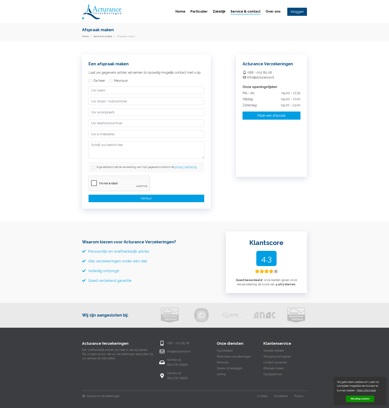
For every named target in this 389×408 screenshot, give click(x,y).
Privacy (299, 396)
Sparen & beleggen (229, 368)
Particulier (199, 11)
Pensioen (223, 362)
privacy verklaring (186, 167)
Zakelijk (219, 11)
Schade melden (273, 350)
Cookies (262, 396)
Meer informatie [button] (366, 390)
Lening (221, 374)
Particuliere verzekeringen (234, 356)
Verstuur (146, 198)
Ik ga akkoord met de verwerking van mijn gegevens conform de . (147, 167)
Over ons (273, 11)
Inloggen (297, 12)
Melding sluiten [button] (360, 398)
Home (180, 11)
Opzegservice (272, 374)
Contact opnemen (275, 362)
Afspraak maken (273, 368)
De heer (99, 81)
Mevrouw (121, 81)
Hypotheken (225, 350)
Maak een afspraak (271, 115)
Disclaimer (281, 396)
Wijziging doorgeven (277, 356)
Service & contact (246, 11)
